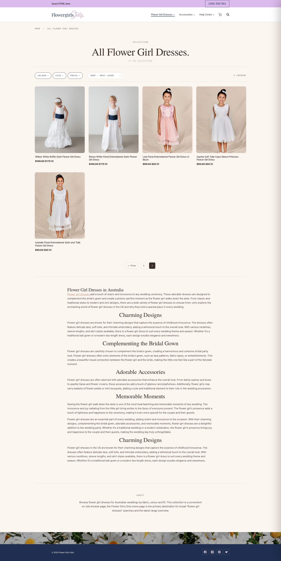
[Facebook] (205, 552)
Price (75, 76)
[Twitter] (226, 552)
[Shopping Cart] (219, 14)
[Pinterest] (219, 552)
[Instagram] (212, 552)
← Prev (132, 265)
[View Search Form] (226, 14)
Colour (43, 76)
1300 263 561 (217, 3)
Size (59, 76)
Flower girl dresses (78, 294)
